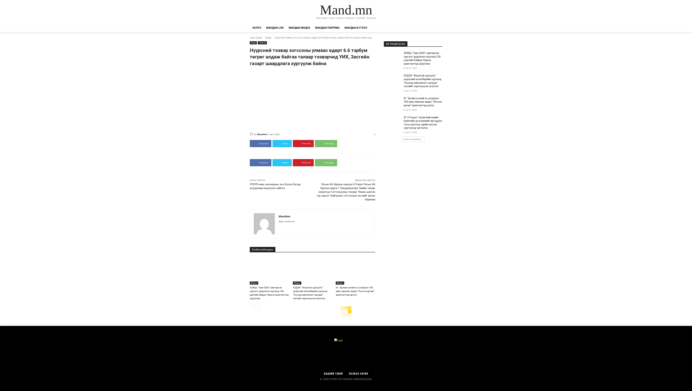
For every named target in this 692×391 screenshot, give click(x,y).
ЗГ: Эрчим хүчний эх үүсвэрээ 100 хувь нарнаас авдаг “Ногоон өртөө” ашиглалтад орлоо (355, 291)
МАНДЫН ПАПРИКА (327, 27)
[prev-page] (252, 306)
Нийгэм (262, 42)
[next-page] (258, 306)
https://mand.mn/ (287, 221)
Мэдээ (268, 37)
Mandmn (262, 134)
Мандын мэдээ (299, 27)
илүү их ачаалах (412, 139)
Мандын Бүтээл (356, 27)
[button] (438, 28)
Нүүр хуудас (256, 37)
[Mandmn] (252, 134)
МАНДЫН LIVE (275, 27)
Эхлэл (256, 27)
